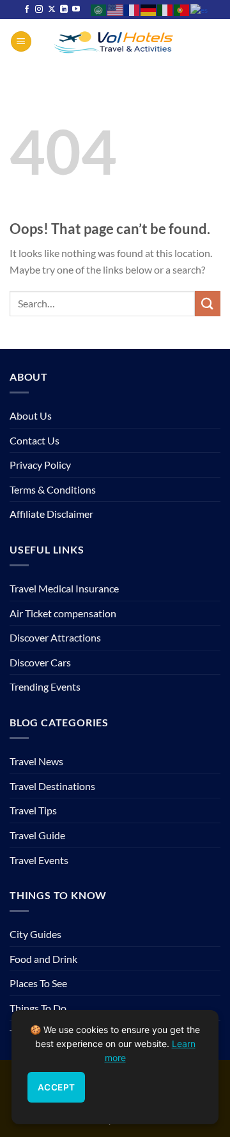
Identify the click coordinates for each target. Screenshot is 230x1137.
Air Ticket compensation (63, 613)
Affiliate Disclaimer (51, 514)
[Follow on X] (52, 9)
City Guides (35, 934)
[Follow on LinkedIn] (64, 9)
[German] (149, 9)
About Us (31, 415)
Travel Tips (33, 810)
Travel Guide (37, 835)
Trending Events (45, 686)
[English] (115, 9)
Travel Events (39, 860)
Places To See (38, 983)
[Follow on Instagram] (39, 9)
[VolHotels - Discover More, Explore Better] (115, 41)
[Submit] (207, 303)
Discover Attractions (55, 637)
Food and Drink (43, 959)
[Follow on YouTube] (76, 9)
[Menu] (21, 41)
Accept (56, 1087)
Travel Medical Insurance (64, 588)
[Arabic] (99, 9)
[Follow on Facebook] (27, 9)
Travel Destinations (52, 786)
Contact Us (34, 440)
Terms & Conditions (53, 489)
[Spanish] (199, 9)
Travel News (36, 761)
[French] (132, 9)
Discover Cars (40, 662)
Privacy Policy (40, 464)
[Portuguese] (182, 9)
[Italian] (165, 9)
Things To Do (38, 1008)
